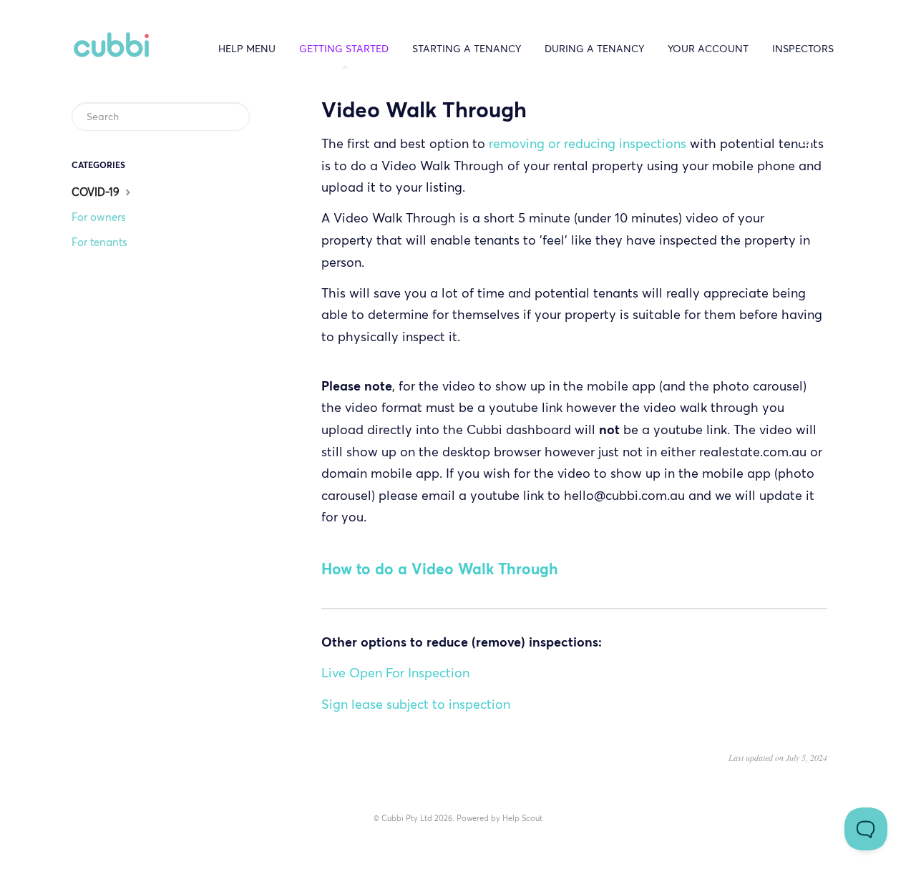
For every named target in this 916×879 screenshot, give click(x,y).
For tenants (99, 242)
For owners (99, 217)
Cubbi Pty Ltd (406, 818)
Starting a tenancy (466, 49)
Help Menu (247, 49)
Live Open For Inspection (395, 672)
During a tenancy (594, 49)
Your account (708, 49)
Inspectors (803, 49)
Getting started (344, 49)
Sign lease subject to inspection (415, 704)
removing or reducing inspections (587, 143)
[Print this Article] (806, 142)
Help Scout (522, 818)
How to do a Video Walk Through (439, 569)
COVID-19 (97, 192)
